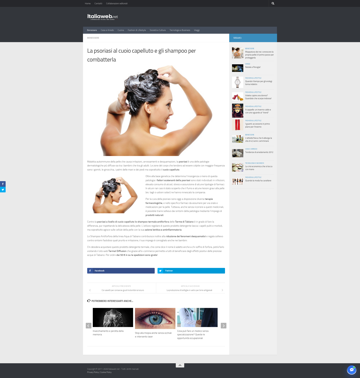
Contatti (98, 3)
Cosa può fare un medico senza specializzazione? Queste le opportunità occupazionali (192, 335)
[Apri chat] (352, 370)
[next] (223, 325)
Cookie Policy (106, 372)
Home (88, 3)
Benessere (92, 30)
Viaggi (197, 30)
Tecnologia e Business (180, 30)
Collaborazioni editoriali (117, 3)
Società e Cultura (158, 30)
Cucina (121, 30)
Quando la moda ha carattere (258, 180)
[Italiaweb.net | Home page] (102, 17)
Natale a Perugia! (253, 67)
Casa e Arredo (107, 30)
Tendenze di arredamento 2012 (259, 152)
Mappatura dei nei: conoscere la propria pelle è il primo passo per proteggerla (259, 55)
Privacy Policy (93, 372)
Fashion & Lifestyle (137, 30)
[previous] (88, 325)
